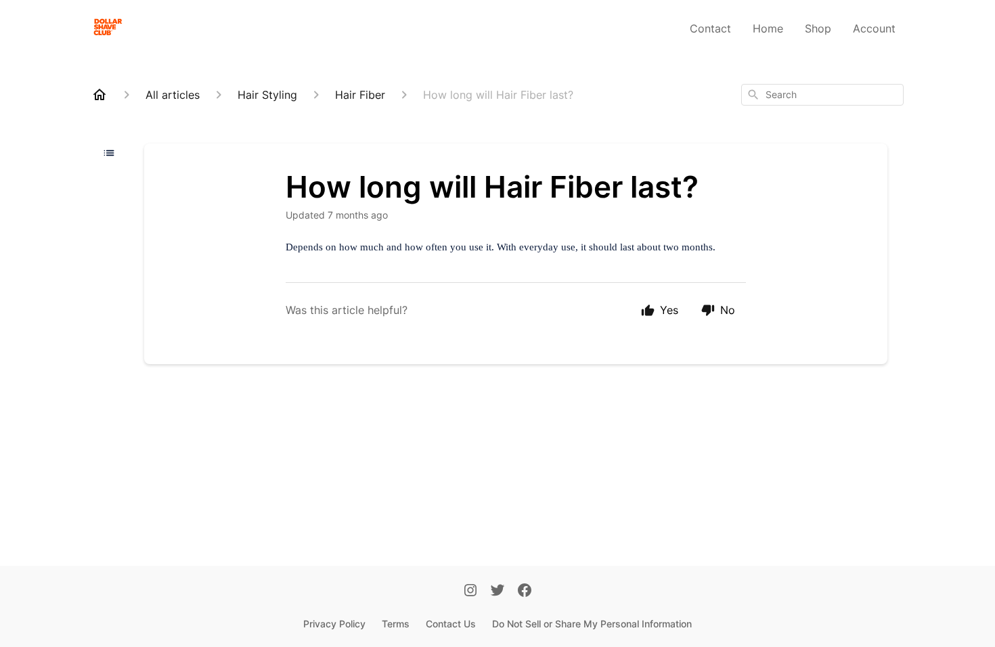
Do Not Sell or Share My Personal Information (592, 623)
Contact (710, 28)
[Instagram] (470, 591)
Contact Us (451, 623)
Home (768, 28)
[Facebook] (524, 591)
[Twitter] (497, 591)
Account (874, 28)
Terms (396, 623)
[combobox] (822, 95)
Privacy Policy (334, 623)
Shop (818, 28)
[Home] (99, 95)
